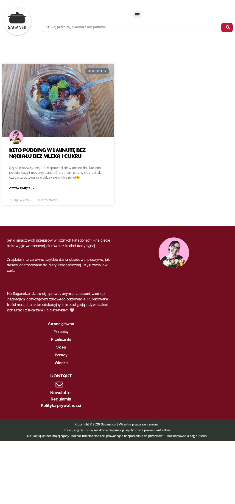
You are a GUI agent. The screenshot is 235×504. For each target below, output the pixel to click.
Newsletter (61, 392)
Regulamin (61, 399)
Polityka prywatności (61, 405)
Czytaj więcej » (22, 188)
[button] (137, 14)
